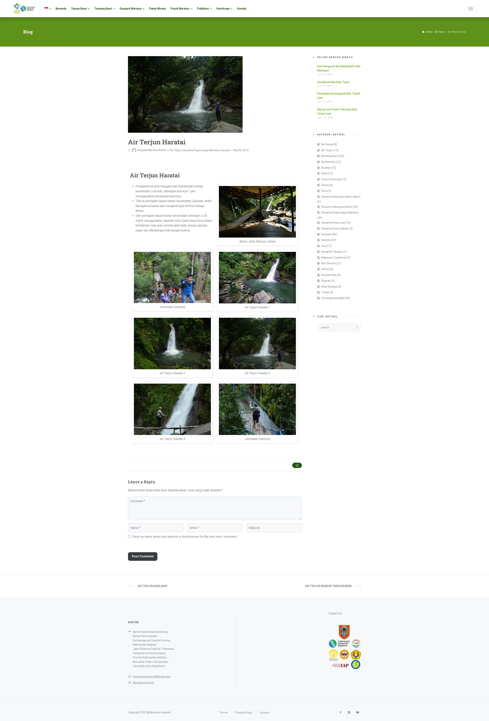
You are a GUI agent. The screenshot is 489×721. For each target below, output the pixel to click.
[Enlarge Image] (185, 94)
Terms (224, 712)
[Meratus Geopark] (24, 8)
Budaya (325, 167)
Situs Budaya (329, 286)
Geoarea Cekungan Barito (336, 206)
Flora (324, 190)
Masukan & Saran (143, 682)
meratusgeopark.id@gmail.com (152, 676)
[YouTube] (357, 712)
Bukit (324, 173)
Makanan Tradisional (333, 257)
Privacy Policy (244, 712)
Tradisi (325, 292)
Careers (264, 712)
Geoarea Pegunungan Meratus (201, 150)
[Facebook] (340, 712)
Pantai (325, 269)
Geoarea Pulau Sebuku (335, 228)
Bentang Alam (330, 156)
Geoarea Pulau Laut (333, 222)
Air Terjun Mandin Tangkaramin (328, 586)
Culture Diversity (331, 179)
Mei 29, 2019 (241, 150)
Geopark (326, 234)
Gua (323, 245)
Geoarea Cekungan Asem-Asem (340, 196)
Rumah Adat (329, 274)
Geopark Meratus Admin (152, 150)
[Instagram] (348, 712)
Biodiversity (328, 161)
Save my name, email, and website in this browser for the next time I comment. (184, 536)
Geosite (225, 150)
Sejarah (326, 280)
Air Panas (327, 144)
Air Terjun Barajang (152, 586)
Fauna (325, 185)
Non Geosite (328, 263)
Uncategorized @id (332, 298)
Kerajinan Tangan (331, 251)
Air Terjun (176, 150)
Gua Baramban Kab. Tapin (333, 82)
